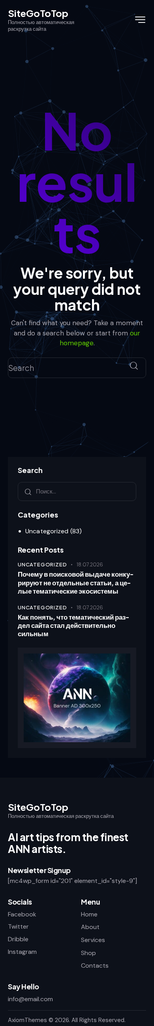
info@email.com (30, 999)
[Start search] (134, 366)
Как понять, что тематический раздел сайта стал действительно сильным (73, 625)
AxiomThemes (27, 1020)
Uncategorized (46, 531)
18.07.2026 (90, 564)
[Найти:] (77, 491)
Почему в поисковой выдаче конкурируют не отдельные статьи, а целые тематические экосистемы (75, 582)
